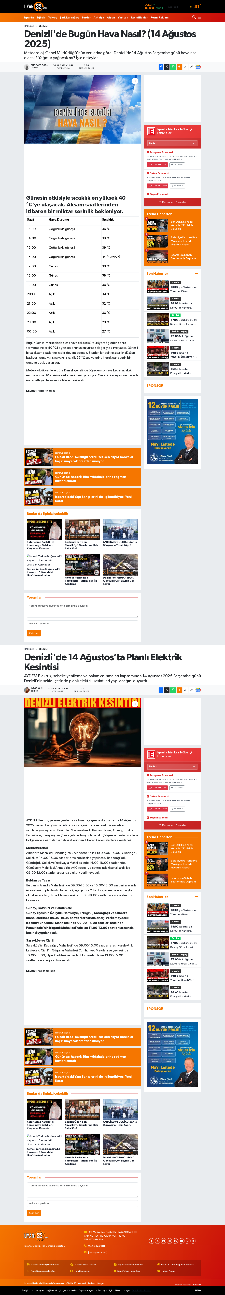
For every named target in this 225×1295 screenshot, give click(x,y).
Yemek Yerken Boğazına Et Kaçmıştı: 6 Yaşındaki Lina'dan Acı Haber (43, 572)
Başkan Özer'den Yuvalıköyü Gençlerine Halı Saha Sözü (81, 545)
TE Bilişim (196, 1284)
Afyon (111, 17)
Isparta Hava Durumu (86, 1264)
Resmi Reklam (160, 17)
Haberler (29, 26)
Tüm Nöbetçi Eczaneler (174, 202)
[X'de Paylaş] (166, 67)
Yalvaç (52, 17)
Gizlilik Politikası (141, 1290)
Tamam (198, 1290)
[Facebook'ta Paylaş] (161, 67)
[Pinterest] (163, 1241)
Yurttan (123, 17)
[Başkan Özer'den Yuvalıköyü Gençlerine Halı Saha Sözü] (82, 529)
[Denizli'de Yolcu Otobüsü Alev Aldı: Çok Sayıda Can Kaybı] (120, 565)
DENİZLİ (43, 26)
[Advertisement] (82, 169)
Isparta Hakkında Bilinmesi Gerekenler (44, 1283)
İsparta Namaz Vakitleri (130, 1264)
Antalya (99, 17)
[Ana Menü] (199, 17)
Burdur (86, 17)
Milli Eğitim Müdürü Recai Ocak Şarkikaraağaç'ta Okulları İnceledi (182, 339)
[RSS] (193, 1241)
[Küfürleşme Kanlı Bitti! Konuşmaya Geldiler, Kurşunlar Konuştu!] (44, 529)
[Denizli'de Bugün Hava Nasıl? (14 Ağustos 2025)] (82, 109)
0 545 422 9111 (96, 1246)
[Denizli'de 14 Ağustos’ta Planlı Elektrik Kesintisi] (82, 732)
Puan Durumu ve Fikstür (43, 1271)
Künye (100, 1283)
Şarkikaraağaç (69, 17)
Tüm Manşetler (82, 1271)
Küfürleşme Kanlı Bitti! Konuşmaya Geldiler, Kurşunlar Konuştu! (40, 545)
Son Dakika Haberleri (128, 1271)
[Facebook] (151, 1241)
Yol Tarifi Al (178, 165)
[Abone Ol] (198, 67)
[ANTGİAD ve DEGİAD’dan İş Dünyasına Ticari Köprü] (120, 529)
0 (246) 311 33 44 (158, 165)
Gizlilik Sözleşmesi (76, 1283)
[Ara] (194, 17)
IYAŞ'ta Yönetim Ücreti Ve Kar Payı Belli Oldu (183, 355)
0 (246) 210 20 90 (159, 186)
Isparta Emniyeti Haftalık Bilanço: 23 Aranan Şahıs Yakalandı (181, 372)
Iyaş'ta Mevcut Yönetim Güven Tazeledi (183, 290)
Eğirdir (41, 17)
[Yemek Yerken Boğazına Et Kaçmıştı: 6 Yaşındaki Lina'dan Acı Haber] (44, 560)
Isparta (29, 17)
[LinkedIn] (175, 1241)
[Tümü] (196, 273)
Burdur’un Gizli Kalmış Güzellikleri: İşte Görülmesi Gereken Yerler (183, 322)
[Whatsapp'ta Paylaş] (173, 67)
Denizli (62, 825)
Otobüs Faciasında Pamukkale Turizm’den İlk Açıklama (81, 580)
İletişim (91, 1283)
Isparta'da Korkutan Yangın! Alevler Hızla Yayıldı (182, 306)
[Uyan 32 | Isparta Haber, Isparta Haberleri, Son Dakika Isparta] (35, 7)
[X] (157, 1241)
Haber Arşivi (168, 1271)
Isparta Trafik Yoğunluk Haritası (177, 1264)
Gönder (34, 633)
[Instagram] (169, 1241)
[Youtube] (181, 1241)
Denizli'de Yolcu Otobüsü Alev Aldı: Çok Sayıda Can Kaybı (118, 580)
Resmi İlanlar (139, 17)
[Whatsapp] (187, 1241)
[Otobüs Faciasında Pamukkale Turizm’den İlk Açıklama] (82, 565)
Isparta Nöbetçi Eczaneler (45, 1264)
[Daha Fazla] (179, 67)
